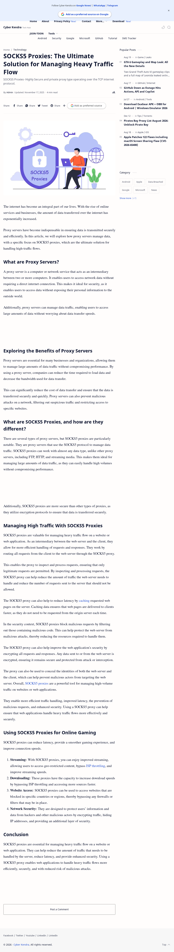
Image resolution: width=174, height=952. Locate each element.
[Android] (141, 99)
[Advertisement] (59, 331)
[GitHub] (142, 83)
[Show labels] (129, 198)
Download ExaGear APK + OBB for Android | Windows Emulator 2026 (145, 106)
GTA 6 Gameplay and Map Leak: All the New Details (146, 64)
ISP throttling (95, 765)
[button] (163, 27)
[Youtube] (30, 935)
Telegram (112, 5)
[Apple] (141, 132)
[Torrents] (147, 115)
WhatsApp (99, 5)
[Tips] (140, 115)
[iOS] (147, 132)
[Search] (168, 27)
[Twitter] (19, 935)
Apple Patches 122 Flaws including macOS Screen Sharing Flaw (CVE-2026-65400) (146, 141)
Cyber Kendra (12, 27)
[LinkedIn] (41, 935)
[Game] (141, 57)
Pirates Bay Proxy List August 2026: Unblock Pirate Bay (146, 122)
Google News (83, 5)
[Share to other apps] (64, 105)
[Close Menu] (169, 10)
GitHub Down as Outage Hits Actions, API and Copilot (142, 89)
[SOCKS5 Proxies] (59, 158)
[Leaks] (148, 57)
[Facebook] (8, 935)
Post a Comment (59, 909)
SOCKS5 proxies (36, 683)
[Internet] (151, 83)
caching (84, 600)
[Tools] (149, 99)
